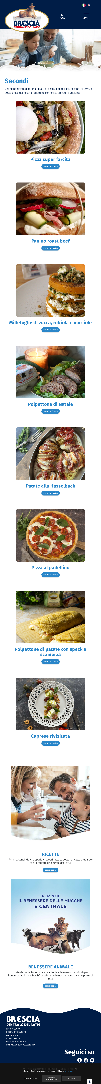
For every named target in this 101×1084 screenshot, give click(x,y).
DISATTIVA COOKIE (30, 1078)
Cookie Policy (12, 1035)
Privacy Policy (13, 1038)
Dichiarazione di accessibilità (20, 1045)
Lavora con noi (13, 1029)
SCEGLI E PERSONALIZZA (51, 1078)
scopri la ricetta (51, 166)
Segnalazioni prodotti (17, 1042)
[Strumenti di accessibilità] (89, 1081)
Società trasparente (16, 1032)
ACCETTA (71, 1078)
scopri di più (50, 870)
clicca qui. (69, 1071)
